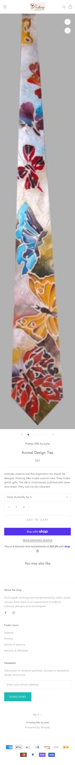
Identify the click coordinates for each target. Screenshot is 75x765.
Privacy (8, 638)
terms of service (14, 644)
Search (8, 632)
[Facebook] (5, 612)
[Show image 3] (35, 434)
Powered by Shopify (37, 727)
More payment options (37, 540)
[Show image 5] (43, 434)
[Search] (64, 6)
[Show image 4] (39, 434)
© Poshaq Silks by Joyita (37, 722)
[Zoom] (68, 22)
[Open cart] (70, 6)
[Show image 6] (46, 434)
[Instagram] (13, 612)
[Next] (53, 434)
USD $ (36, 714)
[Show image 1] (28, 434)
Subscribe (17, 697)
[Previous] (21, 434)
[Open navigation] (5, 6)
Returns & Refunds (16, 650)
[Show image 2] (32, 434)
